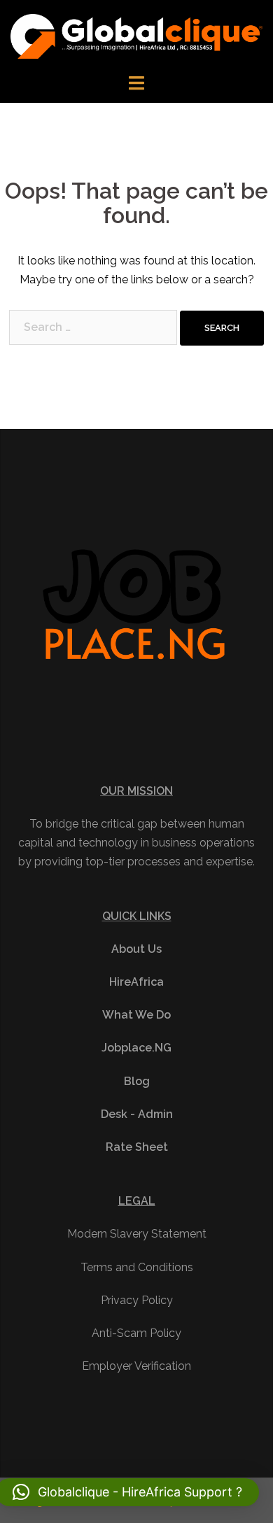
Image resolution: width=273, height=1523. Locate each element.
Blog (137, 1081)
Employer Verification (136, 1366)
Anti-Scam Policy (136, 1333)
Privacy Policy (137, 1300)
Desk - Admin (137, 1114)
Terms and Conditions (136, 1267)
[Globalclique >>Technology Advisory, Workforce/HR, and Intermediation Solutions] (136, 35)
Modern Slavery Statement (136, 1233)
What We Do (136, 1014)
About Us (136, 949)
